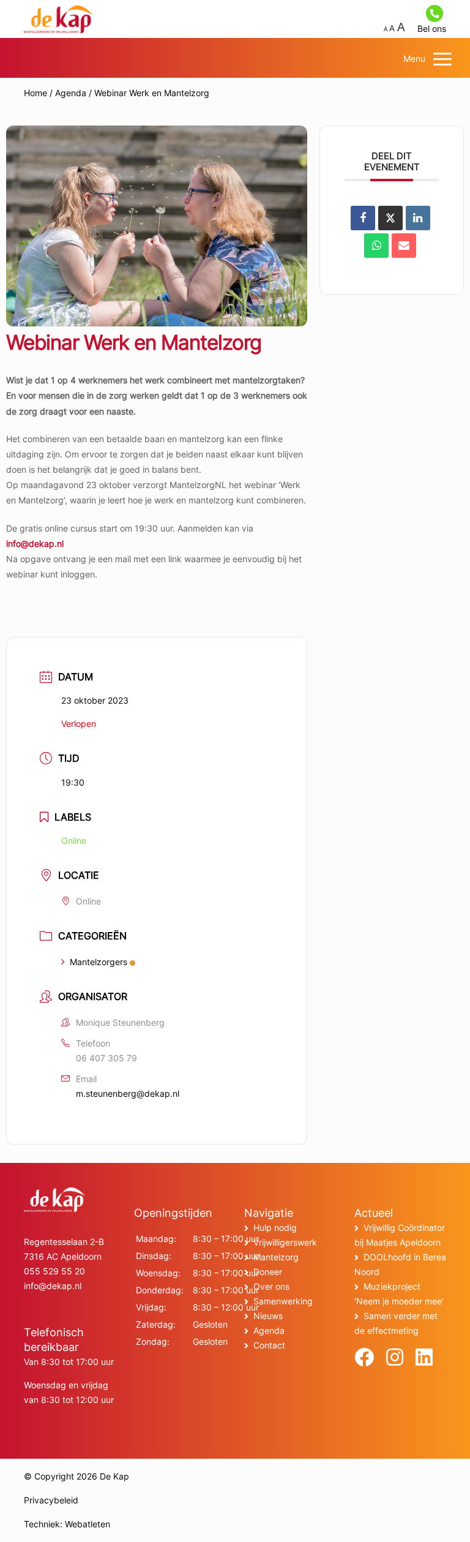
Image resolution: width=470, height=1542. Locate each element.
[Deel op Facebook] (363, 218)
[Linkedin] (418, 218)
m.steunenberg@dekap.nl (127, 1093)
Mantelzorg (276, 1257)
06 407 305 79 (106, 1058)
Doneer (267, 1271)
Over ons (271, 1286)
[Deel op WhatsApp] (376, 245)
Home (35, 93)
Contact (269, 1345)
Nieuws (268, 1316)
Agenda (70, 93)
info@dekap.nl (35, 543)
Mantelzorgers (98, 962)
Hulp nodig (275, 1227)
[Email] (404, 245)
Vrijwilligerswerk (285, 1242)
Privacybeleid (51, 1500)
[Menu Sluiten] (442, 59)
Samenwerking (283, 1301)
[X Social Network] (390, 218)
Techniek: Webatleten (67, 1524)
